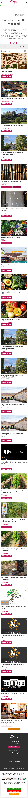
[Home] (14, 2)
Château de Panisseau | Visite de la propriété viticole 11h (12, 153)
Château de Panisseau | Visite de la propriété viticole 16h (12, 376)
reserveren (17, 187)
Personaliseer (14, 793)
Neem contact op (14, 747)
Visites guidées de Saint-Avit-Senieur (13, 125)
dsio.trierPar (11, 51)
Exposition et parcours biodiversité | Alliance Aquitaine (12, 434)
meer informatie (6, 76)
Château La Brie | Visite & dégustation (13, 693)
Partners (5, 768)
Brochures (10, 761)
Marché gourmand (7, 71)
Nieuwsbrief (17, 761)
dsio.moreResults (13, 729)
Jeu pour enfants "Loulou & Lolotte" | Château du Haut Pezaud (13, 520)
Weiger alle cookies (14, 791)
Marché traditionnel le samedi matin (12, 98)
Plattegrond (11, 768)
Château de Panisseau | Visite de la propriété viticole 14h (12, 347)
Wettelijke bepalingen (20, 768)
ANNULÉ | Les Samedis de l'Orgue (11, 181)
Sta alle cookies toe (14, 788)
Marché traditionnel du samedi (11, 237)
